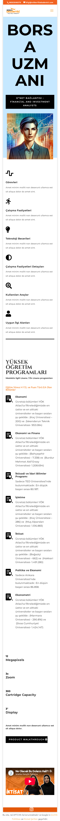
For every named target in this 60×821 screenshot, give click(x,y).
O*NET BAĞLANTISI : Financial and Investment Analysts (30, 102)
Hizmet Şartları (31, 819)
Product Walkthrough (26, 739)
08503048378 (15, 2)
